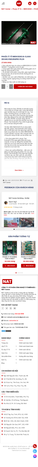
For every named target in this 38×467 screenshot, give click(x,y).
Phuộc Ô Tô (17, 9)
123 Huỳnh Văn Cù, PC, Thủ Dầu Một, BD (16, 431)
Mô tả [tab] (6, 103)
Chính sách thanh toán (26, 346)
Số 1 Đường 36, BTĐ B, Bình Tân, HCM (16, 418)
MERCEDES (27, 9)
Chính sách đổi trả (24, 349)
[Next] (35, 253)
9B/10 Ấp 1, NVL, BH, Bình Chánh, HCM (16, 421)
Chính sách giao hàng (26, 353)
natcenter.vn (13, 320)
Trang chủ (4, 343)
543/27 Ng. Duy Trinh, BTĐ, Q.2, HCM (15, 414)
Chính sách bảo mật (25, 360)
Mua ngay (11, 266)
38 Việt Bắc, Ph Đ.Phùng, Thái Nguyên (16, 400)
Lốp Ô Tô (4, 346)
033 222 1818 (19, 314)
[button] (29, 3)
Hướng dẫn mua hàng (26, 356)
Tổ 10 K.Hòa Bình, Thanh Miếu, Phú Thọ (16, 397)
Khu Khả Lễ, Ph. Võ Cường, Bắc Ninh (15, 403)
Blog (2, 363)
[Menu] (3, 3)
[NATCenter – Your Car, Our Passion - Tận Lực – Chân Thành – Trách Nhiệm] (19, 3)
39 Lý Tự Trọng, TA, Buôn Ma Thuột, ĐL (16, 434)
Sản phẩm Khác (6, 356)
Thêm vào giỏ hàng (25, 86)
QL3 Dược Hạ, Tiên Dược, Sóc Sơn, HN (16, 382)
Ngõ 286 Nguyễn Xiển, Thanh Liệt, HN (16, 376)
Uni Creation (22, 450)
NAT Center (6, 9)
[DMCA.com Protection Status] (6, 331)
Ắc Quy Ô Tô (5, 349)
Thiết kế (14, 450)
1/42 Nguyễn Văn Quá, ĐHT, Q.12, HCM (16, 424)
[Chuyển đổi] (16, 346)
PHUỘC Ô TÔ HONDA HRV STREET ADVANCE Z (28, 258)
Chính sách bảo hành (25, 343)
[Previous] (2, 253)
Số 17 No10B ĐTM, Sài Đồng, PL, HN (15, 379)
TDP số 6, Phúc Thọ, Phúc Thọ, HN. (15, 386)
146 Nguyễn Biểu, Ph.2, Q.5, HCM (14, 428)
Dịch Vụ (3, 360)
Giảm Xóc (4, 353)
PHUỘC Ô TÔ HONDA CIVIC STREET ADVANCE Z (10, 258)
